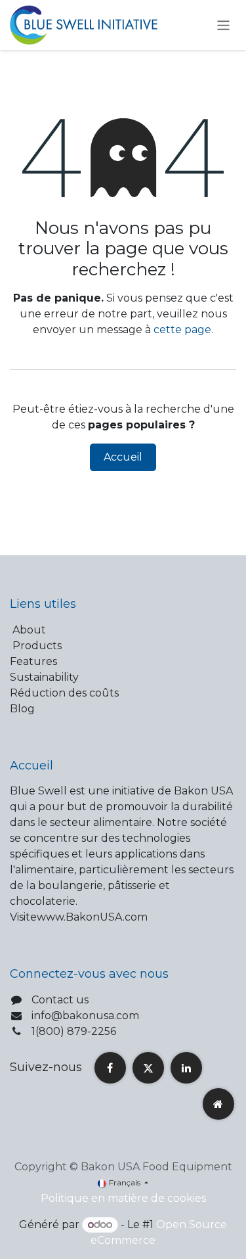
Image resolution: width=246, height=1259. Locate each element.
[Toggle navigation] (223, 24)
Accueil (123, 457)
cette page (182, 329)
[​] (110, 1068)
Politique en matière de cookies (123, 1198)
